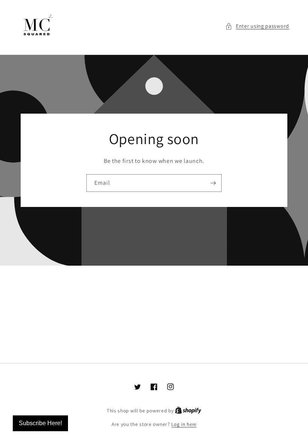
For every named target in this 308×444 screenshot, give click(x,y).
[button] (257, 26)
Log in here (183, 424)
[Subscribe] (213, 183)
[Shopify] (188, 411)
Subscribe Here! (40, 423)
